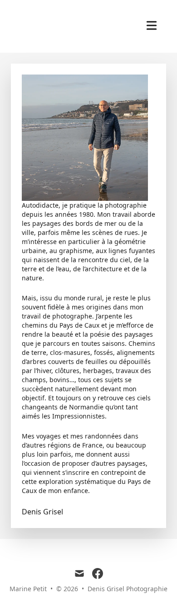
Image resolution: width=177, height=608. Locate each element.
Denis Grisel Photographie (127, 588)
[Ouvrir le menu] (151, 25)
